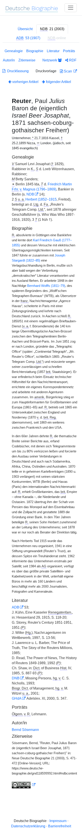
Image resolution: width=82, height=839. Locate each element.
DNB (15, 678)
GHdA (16, 698)
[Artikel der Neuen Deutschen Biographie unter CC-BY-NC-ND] (23, 785)
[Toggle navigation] (71, 7)
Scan (68, 71)
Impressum (57, 821)
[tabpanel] (41, 419)
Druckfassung (17, 71)
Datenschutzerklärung (28, 826)
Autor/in (9, 60)
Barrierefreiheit (59, 826)
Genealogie (14, 51)
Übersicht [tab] (25, 29)
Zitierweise (26, 60)
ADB (15, 607)
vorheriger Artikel (25, 82)
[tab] (52, 29)
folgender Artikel (58, 82)
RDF (72, 60)
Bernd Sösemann (25, 730)
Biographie (34, 51)
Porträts (69, 51)
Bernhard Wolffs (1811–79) (46, 286)
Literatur (53, 51)
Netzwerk (50, 60)
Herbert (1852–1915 (41, 199)
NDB (30, 194)
